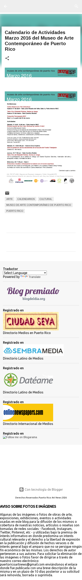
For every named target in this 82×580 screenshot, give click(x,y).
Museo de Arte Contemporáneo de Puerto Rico (38, 205)
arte (9, 199)
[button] (7, 58)
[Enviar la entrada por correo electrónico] (7, 194)
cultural (45, 199)
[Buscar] (76, 6)
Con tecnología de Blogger (43, 489)
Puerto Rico (14, 211)
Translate (34, 277)
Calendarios (26, 199)
